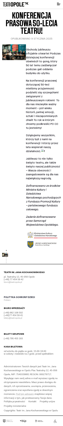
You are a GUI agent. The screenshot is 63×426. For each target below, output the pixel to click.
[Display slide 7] (6, 260)
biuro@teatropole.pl (13, 282)
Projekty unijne (47, 401)
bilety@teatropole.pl (13, 318)
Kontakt (32, 401)
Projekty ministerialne (15, 405)
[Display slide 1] (6, 250)
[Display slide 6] (6, 259)
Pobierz (7, 300)
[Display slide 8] (6, 262)
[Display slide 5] (6, 257)
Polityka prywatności (14, 401)
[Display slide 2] (6, 252)
